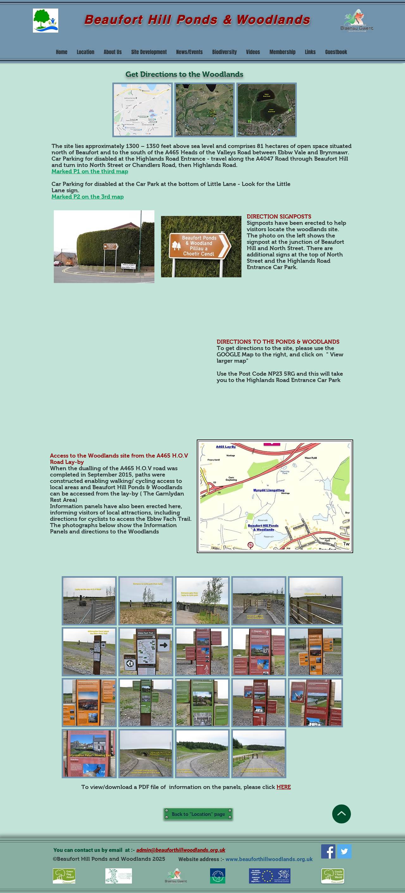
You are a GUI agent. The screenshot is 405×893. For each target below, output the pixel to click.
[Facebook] (328, 851)
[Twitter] (344, 851)
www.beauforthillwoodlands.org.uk (269, 859)
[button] (142, 110)
